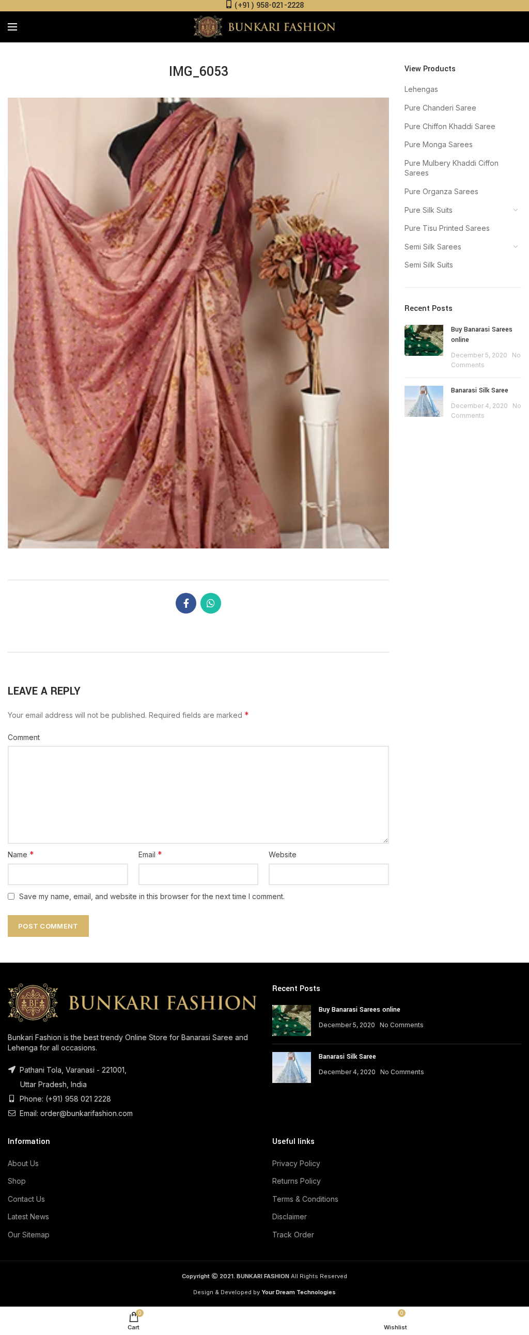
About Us (23, 1163)
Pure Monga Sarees (438, 144)
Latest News (28, 1216)
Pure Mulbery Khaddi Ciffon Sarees (451, 168)
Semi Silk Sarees (432, 246)
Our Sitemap (29, 1234)
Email (150, 854)
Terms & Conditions (305, 1199)
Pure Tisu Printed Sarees (447, 228)
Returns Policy (296, 1180)
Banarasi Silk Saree (479, 390)
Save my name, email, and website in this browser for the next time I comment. (152, 896)
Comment (24, 737)
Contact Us (26, 1199)
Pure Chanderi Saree (440, 107)
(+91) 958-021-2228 (269, 5)
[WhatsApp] (210, 603)
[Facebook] (186, 603)
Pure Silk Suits (428, 210)
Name (21, 854)
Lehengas (421, 89)
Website (283, 854)
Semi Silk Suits (428, 264)
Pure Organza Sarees (441, 191)
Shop (17, 1180)
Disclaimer (289, 1216)
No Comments (402, 1025)
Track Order (293, 1234)
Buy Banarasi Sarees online (359, 1009)
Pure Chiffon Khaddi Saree (449, 126)
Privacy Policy (296, 1163)
